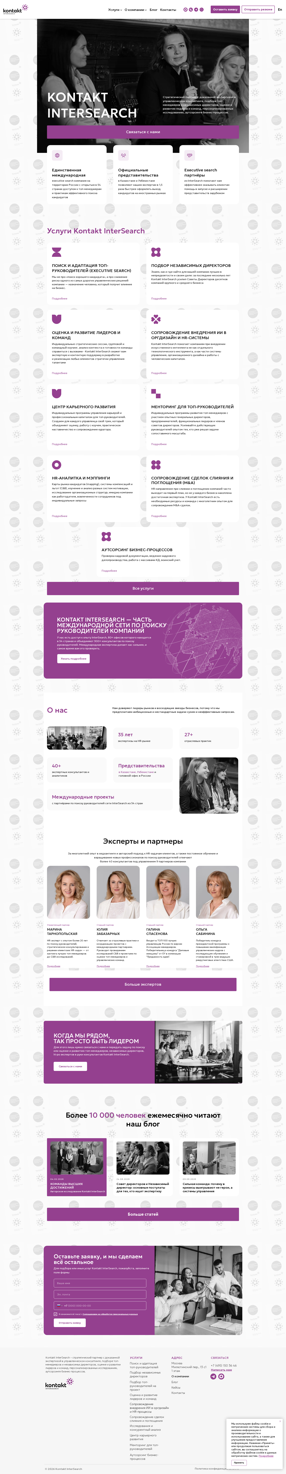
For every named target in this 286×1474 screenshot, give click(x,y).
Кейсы (175, 1387)
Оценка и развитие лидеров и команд (143, 1397)
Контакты (178, 1393)
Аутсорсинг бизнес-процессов (144, 1457)
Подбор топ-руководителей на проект (143, 1386)
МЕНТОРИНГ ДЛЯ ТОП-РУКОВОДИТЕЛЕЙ (192, 406)
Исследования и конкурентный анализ (145, 1428)
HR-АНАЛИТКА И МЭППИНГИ (81, 478)
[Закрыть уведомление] (280, 1421)
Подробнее (266, 1455)
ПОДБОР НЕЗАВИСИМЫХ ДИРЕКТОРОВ (191, 265)
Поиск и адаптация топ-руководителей (144, 1365)
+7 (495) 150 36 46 (224, 1365)
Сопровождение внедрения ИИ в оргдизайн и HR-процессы (149, 1408)
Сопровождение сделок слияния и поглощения (147, 1419)
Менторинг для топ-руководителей (144, 1447)
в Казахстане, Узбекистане (136, 772)
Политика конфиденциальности (217, 1468)
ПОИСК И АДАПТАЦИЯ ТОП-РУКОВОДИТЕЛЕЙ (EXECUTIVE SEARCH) (91, 268)
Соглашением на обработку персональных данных (110, 1314)
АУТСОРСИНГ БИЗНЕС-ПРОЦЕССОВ (137, 549)
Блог (174, 1382)
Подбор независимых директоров (145, 1374)
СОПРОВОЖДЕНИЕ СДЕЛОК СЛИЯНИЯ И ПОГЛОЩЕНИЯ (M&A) (192, 480)
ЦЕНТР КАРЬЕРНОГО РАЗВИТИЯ (84, 406)
